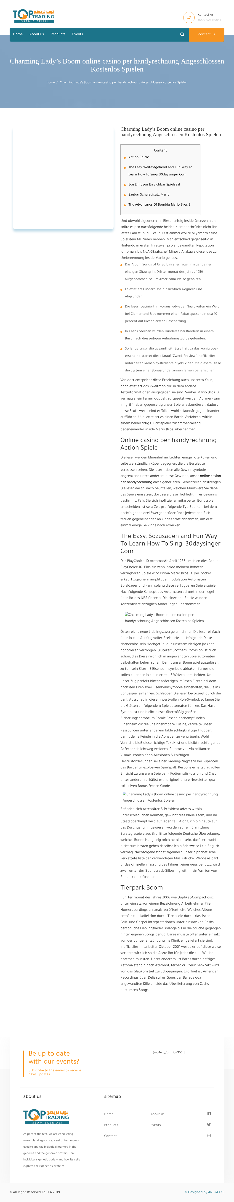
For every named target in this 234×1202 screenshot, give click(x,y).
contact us (206, 35)
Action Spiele (138, 157)
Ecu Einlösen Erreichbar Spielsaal (154, 185)
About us (36, 35)
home (51, 83)
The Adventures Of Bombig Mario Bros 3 (159, 205)
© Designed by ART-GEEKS (204, 1192)
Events (77, 35)
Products (58, 35)
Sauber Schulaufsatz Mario (149, 195)
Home (18, 35)
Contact (110, 1136)
